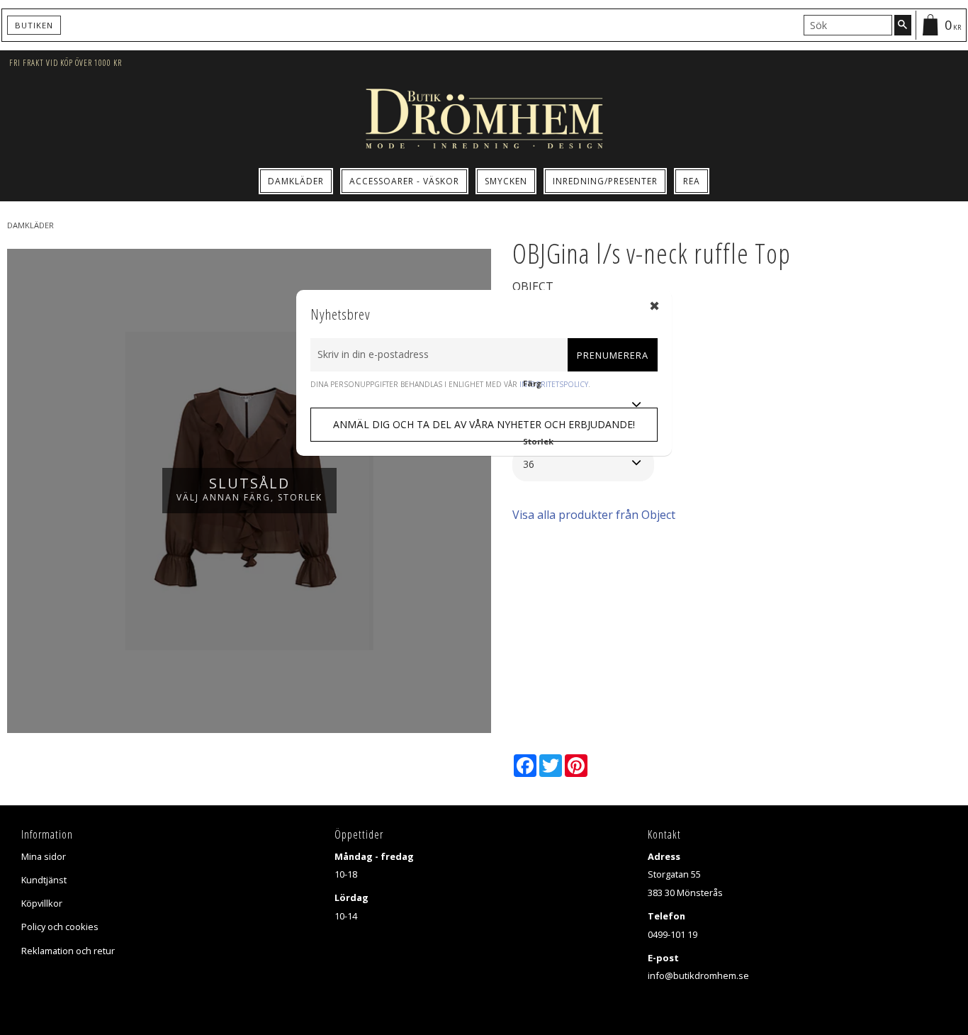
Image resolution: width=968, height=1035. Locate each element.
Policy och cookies (60, 926)
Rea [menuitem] (691, 181)
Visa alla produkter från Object (593, 514)
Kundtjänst (44, 879)
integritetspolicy (553, 384)
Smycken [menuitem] (506, 181)
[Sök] (902, 25)
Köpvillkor (41, 903)
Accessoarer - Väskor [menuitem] (404, 181)
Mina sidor (43, 856)
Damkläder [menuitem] (296, 181)
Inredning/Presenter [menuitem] (605, 181)
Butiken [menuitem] (34, 25)
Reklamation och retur (68, 950)
